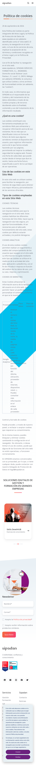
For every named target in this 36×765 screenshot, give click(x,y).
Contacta (23, 697)
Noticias (22, 701)
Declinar (18, 757)
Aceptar (18, 752)
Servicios (6, 692)
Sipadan (23, 692)
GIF (3, 704)
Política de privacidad (22, 619)
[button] (28, 3)
